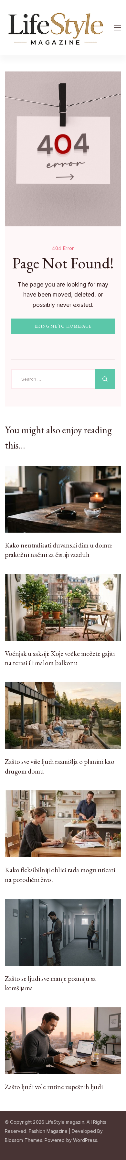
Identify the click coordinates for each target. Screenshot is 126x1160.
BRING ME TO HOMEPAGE (63, 326)
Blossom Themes (23, 1140)
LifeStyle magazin (65, 1122)
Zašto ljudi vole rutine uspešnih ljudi (54, 1086)
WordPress (85, 1140)
